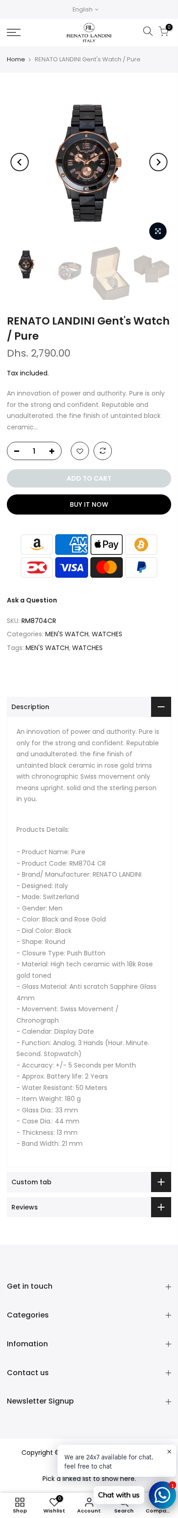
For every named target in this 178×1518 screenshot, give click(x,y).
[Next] (158, 162)
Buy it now (89, 504)
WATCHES (107, 634)
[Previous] (19, 162)
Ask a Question (32, 600)
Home (16, 59)
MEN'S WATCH (67, 634)
